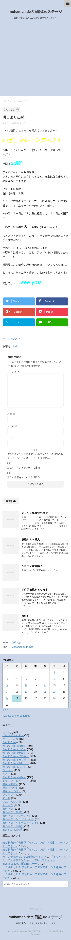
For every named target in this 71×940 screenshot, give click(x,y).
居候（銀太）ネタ (13, 735)
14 (45, 685)
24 (7, 698)
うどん (6, 773)
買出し (25, 616)
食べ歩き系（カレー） (15, 763)
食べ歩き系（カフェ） (15, 759)
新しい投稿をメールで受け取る (23, 477)
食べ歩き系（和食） (14, 745)
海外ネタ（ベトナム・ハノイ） (20, 822)
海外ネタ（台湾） (13, 812)
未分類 (6, 798)
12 (26, 685)
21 (45, 692)
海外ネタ (7, 808)
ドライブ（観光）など (15, 780)
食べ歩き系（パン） (14, 766)
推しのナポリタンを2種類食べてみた (24, 856)
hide (15, 346)
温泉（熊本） (10, 784)
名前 (11, 414)
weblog (6, 732)
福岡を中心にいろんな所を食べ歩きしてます (35, 923)
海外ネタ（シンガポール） (18, 819)
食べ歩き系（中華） (14, 752)
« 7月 (5, 709)
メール (12, 426)
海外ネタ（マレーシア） (17, 815)
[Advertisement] (35, 59)
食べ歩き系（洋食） (14, 749)
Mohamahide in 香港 (23, 646)
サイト (10, 438)
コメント (13, 371)
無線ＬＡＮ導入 (30, 539)
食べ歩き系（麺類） (14, 777)
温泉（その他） (11, 791)
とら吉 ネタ (10, 738)
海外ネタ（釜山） (13, 826)
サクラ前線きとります (34, 589)
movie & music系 (12, 829)
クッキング (9, 794)
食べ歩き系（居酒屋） (15, 756)
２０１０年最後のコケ (34, 513)
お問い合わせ (35, 909)
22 (54, 692)
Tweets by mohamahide (16, 715)
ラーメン (7, 770)
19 (26, 692)
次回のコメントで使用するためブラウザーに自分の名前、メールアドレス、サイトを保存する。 (35, 456)
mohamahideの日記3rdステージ (35, 11)
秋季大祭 (16, 642)
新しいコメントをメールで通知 (23, 467)
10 (7, 685)
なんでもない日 (12, 338)
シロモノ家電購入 (32, 566)
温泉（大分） (10, 787)
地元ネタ (7, 805)
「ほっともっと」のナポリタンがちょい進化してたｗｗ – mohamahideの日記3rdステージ (34, 860)
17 (7, 692)
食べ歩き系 (9, 742)
